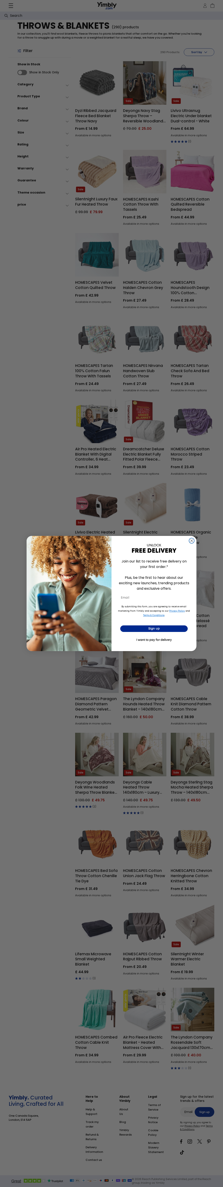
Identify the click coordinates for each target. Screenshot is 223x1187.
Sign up (154, 628)
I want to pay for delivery (154, 640)
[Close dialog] (191, 540)
